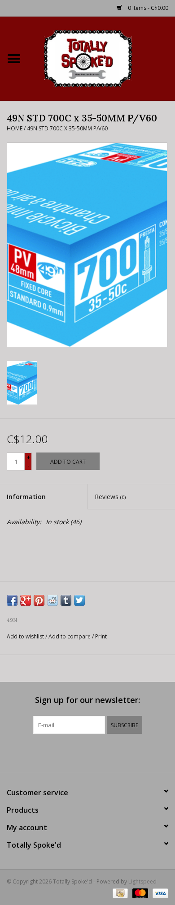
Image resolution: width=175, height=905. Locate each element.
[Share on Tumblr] (66, 600)
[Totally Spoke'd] (101, 57)
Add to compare (70, 636)
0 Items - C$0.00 (147, 8)
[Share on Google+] (25, 600)
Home (14, 128)
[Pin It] (39, 600)
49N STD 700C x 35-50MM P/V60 (67, 128)
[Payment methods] (119, 892)
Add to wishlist (25, 636)
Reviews (110, 496)
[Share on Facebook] (12, 600)
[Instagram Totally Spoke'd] (112, 752)
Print (101, 636)
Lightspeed (142, 881)
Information (26, 496)
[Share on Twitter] (79, 600)
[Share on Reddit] (52, 600)
